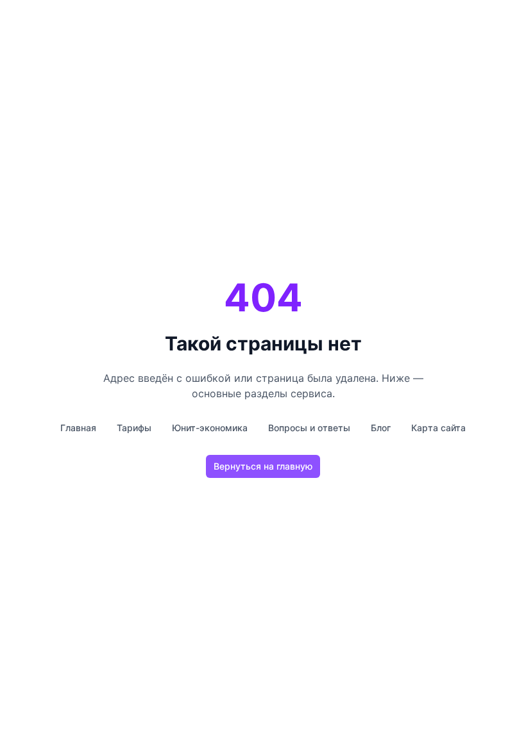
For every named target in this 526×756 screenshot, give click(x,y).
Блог (381, 427)
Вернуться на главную (263, 466)
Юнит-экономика (210, 427)
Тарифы (134, 427)
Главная (78, 427)
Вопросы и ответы (309, 427)
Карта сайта (438, 427)
